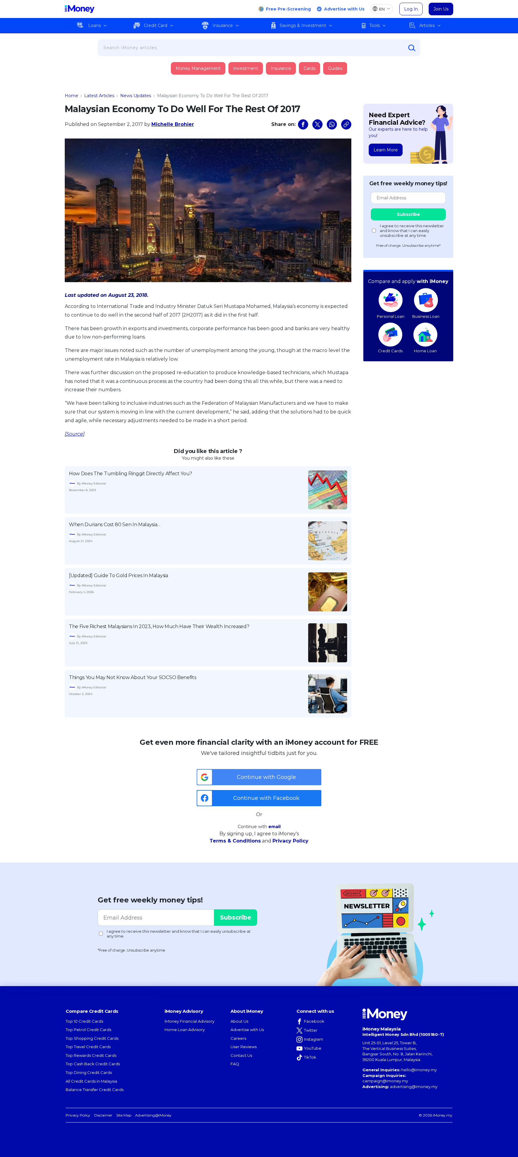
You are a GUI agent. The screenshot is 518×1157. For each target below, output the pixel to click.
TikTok (310, 1057)
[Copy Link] (346, 124)
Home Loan (425, 350)
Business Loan (425, 316)
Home (71, 95)
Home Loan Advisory (185, 1029)
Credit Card (155, 25)
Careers (238, 1038)
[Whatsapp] (332, 124)
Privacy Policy (290, 841)
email (274, 826)
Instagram (313, 1039)
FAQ (235, 1063)
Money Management (198, 68)
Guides (335, 68)
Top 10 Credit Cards (84, 1021)
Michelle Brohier (172, 124)
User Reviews (244, 1046)
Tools (374, 25)
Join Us (440, 9)
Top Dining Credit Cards (89, 1072)
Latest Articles (99, 95)
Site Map (123, 1115)
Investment (245, 68)
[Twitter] (317, 124)
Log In (411, 9)
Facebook (314, 1021)
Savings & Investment (303, 25)
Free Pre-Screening (288, 9)
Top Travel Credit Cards (88, 1046)
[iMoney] (79, 9)
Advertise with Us (344, 9)
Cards (309, 68)
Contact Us (241, 1055)
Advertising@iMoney (153, 1115)
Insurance (223, 25)
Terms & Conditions (235, 841)
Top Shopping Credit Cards (92, 1038)
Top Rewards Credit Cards (91, 1055)
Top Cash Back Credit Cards (93, 1063)
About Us (239, 1021)
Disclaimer (103, 1115)
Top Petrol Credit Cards (88, 1029)
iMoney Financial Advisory (189, 1021)
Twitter (310, 1030)
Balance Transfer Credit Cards (95, 1089)
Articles (427, 25)
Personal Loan (390, 316)
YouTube (312, 1048)
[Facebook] (303, 124)
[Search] (411, 48)
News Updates (135, 95)
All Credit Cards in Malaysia (91, 1081)
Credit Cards (390, 350)
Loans (94, 25)
